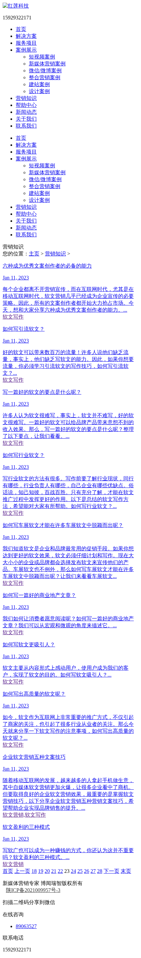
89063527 (26, 926)
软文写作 (13, 317)
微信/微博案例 (45, 70)
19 (40, 871)
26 (86, 871)
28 (99, 871)
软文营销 (13, 864)
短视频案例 (42, 57)
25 (80, 871)
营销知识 (55, 253)
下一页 (111, 871)
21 (53, 871)
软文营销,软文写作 (24, 815)
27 (93, 871)
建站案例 (39, 84)
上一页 (22, 871)
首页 (8, 871)
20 (47, 871)
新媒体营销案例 (47, 63)
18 (34, 871)
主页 (34, 253)
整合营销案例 (44, 77)
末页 (126, 871)
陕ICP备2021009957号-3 (33, 890)
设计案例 (39, 91)
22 (60, 871)
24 (73, 871)
